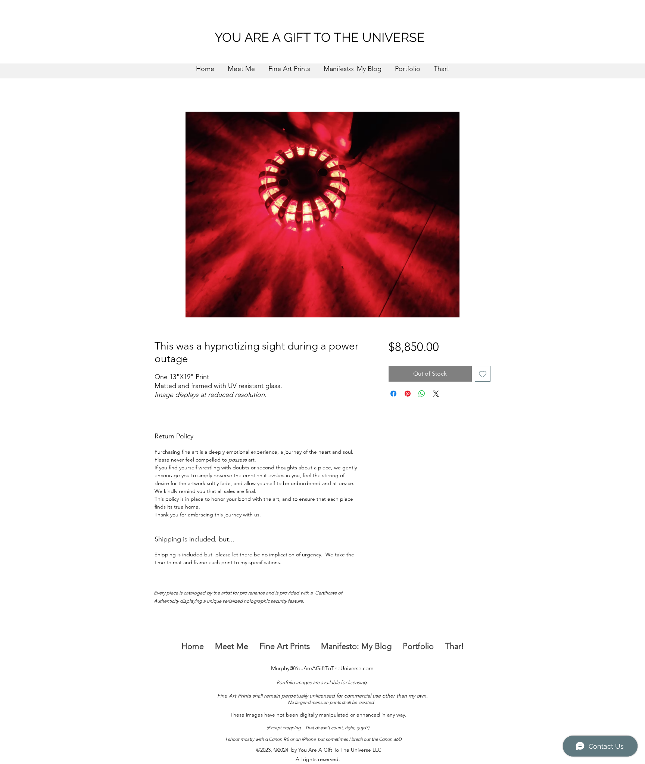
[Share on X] (435, 393)
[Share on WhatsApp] (421, 393)
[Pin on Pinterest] (407, 393)
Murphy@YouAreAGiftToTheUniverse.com (322, 668)
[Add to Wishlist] (482, 374)
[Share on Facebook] (393, 393)
